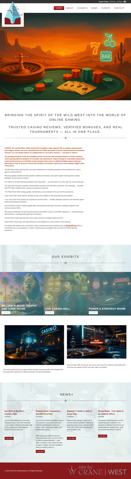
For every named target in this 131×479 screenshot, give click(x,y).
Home (59, 8)
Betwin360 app (71, 225)
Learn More (5, 313)
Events (106, 8)
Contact (119, 8)
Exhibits (82, 8)
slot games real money (88, 365)
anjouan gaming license (14, 369)
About (70, 8)
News (94, 8)
